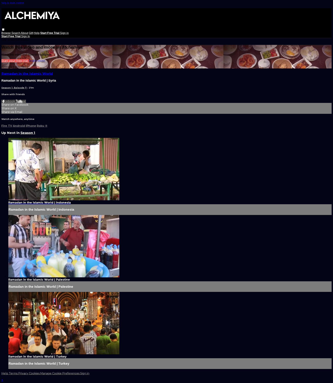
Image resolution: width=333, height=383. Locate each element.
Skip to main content (12, 2)
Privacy (23, 373)
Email (22, 101)
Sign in (64, 33)
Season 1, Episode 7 (14, 87)
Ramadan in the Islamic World (27, 74)
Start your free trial (15, 60)
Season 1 (27, 133)
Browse (6, 33)
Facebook (8, 101)
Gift (31, 33)
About (24, 33)
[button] (3, 29)
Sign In (25, 36)
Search (16, 33)
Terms (13, 373)
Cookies (34, 373)
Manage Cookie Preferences (60, 373)
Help (37, 33)
